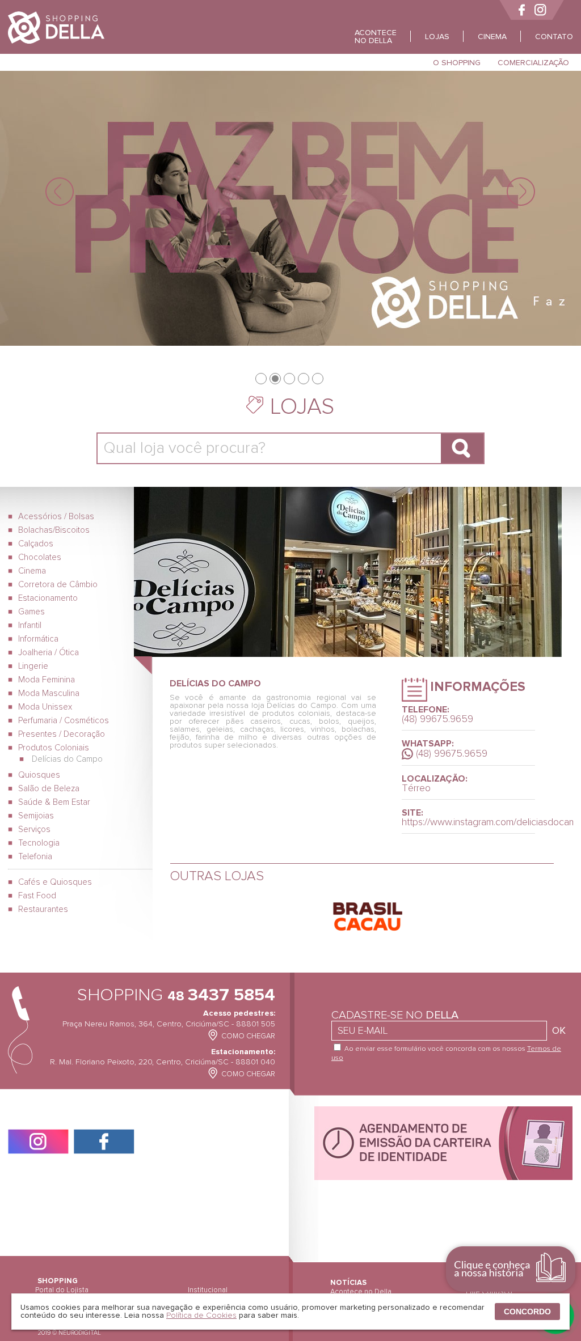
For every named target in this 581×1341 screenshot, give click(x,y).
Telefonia (35, 856)
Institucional (208, 1290)
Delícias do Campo (66, 759)
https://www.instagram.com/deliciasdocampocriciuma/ (469, 822)
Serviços (34, 829)
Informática (38, 639)
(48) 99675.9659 (451, 754)
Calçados (35, 544)
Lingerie (33, 666)
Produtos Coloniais (53, 748)
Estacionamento (48, 598)
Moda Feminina (46, 680)
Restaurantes (43, 909)
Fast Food (37, 896)
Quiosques (39, 775)
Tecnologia (39, 843)
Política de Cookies (201, 1315)
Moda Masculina (48, 693)
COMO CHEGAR (248, 1036)
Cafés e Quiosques (55, 882)
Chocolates (39, 557)
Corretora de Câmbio (58, 584)
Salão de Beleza (48, 788)
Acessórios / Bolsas (56, 516)
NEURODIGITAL (79, 1333)
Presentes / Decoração (61, 734)
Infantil (29, 625)
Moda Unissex (45, 707)
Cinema (32, 571)
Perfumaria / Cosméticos (63, 720)
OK (559, 1031)
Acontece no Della (360, 1292)
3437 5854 (221, 995)
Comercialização (533, 63)
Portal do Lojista (62, 1290)
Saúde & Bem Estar (54, 802)
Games (31, 612)
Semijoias (36, 816)
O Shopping (457, 63)
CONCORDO (527, 1311)
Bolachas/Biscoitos (54, 530)
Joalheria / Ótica (48, 652)
